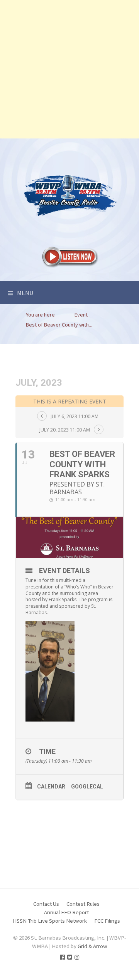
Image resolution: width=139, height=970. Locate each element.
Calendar (51, 786)
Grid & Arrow (92, 946)
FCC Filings (107, 920)
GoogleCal (87, 786)
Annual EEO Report (66, 912)
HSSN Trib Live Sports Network (50, 920)
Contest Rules (83, 903)
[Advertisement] (69, 69)
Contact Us (46, 903)
